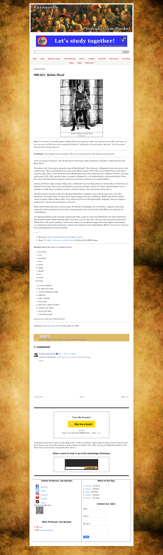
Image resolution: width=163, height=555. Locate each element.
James (40, 527)
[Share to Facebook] (47, 336)
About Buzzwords (70, 58)
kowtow (88, 498)
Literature (67, 339)
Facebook (44, 487)
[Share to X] (45, 336)
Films (54, 339)
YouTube (44, 498)
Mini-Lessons (113, 58)
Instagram (44, 495)
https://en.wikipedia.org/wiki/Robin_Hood (65, 237)
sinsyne (88, 489)
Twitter (43, 491)
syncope (88, 486)
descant (88, 495)
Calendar (91, 58)
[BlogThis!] (43, 336)
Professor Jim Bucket (47, 353)
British (41, 339)
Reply (41, 360)
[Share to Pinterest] (49, 336)
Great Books (126, 58)
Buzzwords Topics (54, 58)
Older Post (125, 397)
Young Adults (82, 339)
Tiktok (43, 502)
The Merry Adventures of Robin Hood (59, 240)
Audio (79, 63)
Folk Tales (60, 339)
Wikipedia (81, 136)
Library (82, 58)
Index (42, 58)
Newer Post (38, 397)
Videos (71, 63)
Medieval (74, 339)
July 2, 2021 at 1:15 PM (67, 354)
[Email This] (40, 336)
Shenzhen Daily (53, 325)
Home (35, 58)
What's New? (89, 63)
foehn (87, 492)
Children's (48, 339)
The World (102, 58)
